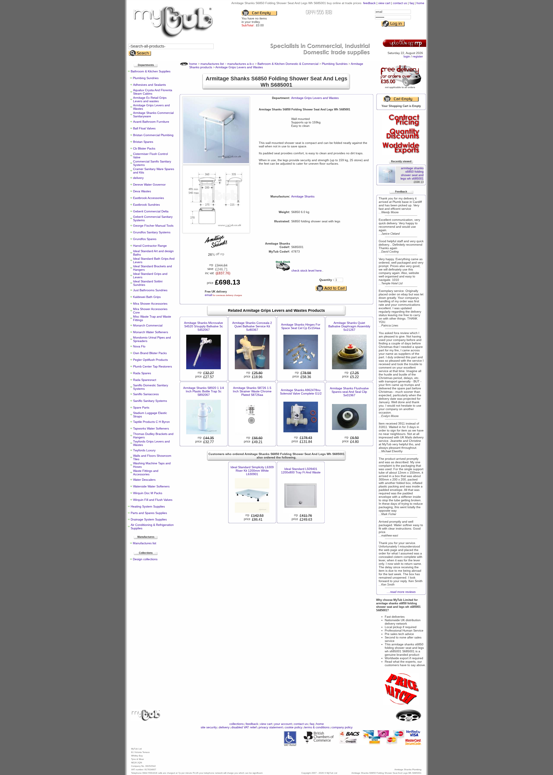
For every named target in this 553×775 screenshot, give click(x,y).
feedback (369, 3)
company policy (342, 727)
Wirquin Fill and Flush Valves (152, 499)
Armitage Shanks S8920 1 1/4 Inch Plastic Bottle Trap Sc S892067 (203, 391)
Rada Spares (142, 373)
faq (412, 3)
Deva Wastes (142, 191)
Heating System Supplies (148, 506)
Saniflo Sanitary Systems (150, 401)
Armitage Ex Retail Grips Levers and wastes (150, 99)
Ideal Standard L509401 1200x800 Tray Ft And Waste (301, 470)
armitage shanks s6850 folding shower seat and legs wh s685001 (412, 173)
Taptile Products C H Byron (151, 421)
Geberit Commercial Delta (150, 211)
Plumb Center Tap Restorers (152, 366)
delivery (138, 178)
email (208, 295)
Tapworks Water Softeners (151, 428)
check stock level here (306, 270)
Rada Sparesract (144, 380)
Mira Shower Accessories (150, 303)
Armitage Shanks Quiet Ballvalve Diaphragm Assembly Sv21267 (349, 326)
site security (209, 727)
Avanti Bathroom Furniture (151, 121)
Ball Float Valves (144, 128)
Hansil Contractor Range (150, 245)
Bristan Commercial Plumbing (153, 135)
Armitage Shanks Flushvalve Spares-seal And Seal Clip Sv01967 (349, 392)
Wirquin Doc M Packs (147, 493)
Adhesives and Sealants (149, 84)
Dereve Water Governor (149, 184)
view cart (384, 3)
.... (401, 592)
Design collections (145, 559)
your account (283, 724)
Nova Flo (139, 346)
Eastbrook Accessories (148, 198)
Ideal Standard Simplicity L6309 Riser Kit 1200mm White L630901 (252, 470)
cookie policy (293, 727)
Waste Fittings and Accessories (145, 472)
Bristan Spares (143, 141)
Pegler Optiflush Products (150, 359)
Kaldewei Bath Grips (147, 297)
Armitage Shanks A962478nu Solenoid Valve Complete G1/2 (301, 391)
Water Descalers (144, 479)
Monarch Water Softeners (150, 332)
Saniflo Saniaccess (146, 394)
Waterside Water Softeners (151, 486)
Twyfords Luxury (144, 450)
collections (236, 724)
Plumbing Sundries (146, 78)
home (420, 3)
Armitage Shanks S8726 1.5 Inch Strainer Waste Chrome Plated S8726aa (252, 391)
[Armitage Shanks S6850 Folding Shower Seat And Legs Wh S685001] (216, 162)
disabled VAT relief (244, 727)
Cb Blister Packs (144, 148)
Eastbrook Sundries (146, 204)
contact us (400, 3)
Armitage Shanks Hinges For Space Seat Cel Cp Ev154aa (300, 326)
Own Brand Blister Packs (150, 353)
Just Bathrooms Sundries (150, 290)
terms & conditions (316, 727)
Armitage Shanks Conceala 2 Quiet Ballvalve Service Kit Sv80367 (252, 326)
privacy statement (271, 727)
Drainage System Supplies (149, 519)
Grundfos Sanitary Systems (151, 232)
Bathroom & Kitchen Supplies (150, 71)
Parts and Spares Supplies (149, 513)
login (407, 56)
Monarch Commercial (147, 325)
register (418, 56)
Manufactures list (144, 543)
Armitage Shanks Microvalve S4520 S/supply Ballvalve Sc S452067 (203, 326)
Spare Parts (141, 407)
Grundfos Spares (144, 239)
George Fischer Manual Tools (153, 225)
